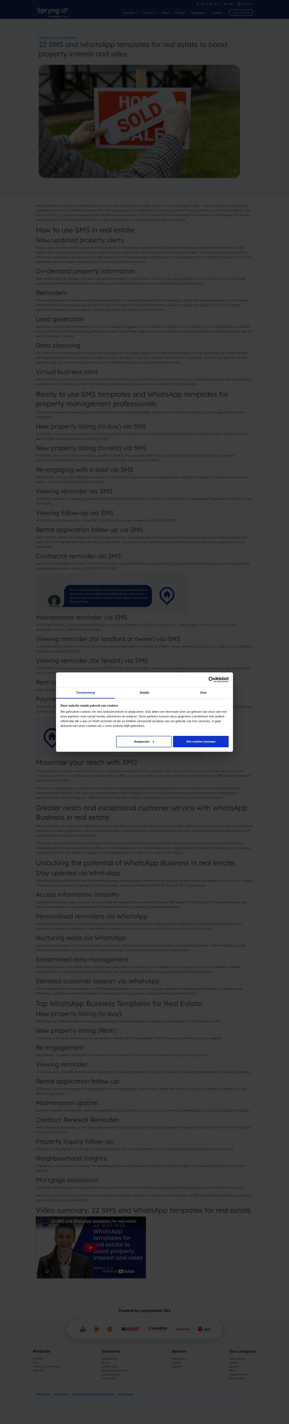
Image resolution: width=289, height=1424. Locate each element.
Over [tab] (203, 692)
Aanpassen (141, 741)
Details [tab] (144, 692)
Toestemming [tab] (85, 692)
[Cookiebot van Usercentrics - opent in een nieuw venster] (211, 680)
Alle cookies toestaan (200, 741)
